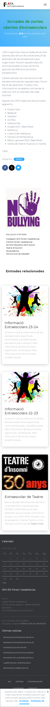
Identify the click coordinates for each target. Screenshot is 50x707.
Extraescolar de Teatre (24, 497)
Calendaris (18, 688)
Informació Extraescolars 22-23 (21, 411)
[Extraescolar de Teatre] (25, 472)
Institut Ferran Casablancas (19, 242)
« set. (4, 583)
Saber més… (38, 523)
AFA (9, 682)
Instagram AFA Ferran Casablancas (22, 239)
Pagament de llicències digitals (18, 658)
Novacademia (12, 251)
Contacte (32, 688)
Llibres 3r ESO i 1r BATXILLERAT (17, 663)
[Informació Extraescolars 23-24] (25, 301)
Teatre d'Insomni (14, 248)
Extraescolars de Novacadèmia (18, 653)
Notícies (19, 682)
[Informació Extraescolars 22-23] (25, 387)
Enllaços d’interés (16, 234)
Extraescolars (35, 682)
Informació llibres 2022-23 (15, 668)
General (19, 159)
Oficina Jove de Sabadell (17, 254)
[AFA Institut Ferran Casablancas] (14, 4)
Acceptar (24, 701)
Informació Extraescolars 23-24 (21, 325)
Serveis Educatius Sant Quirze (20, 245)
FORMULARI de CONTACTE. (33, 623)
